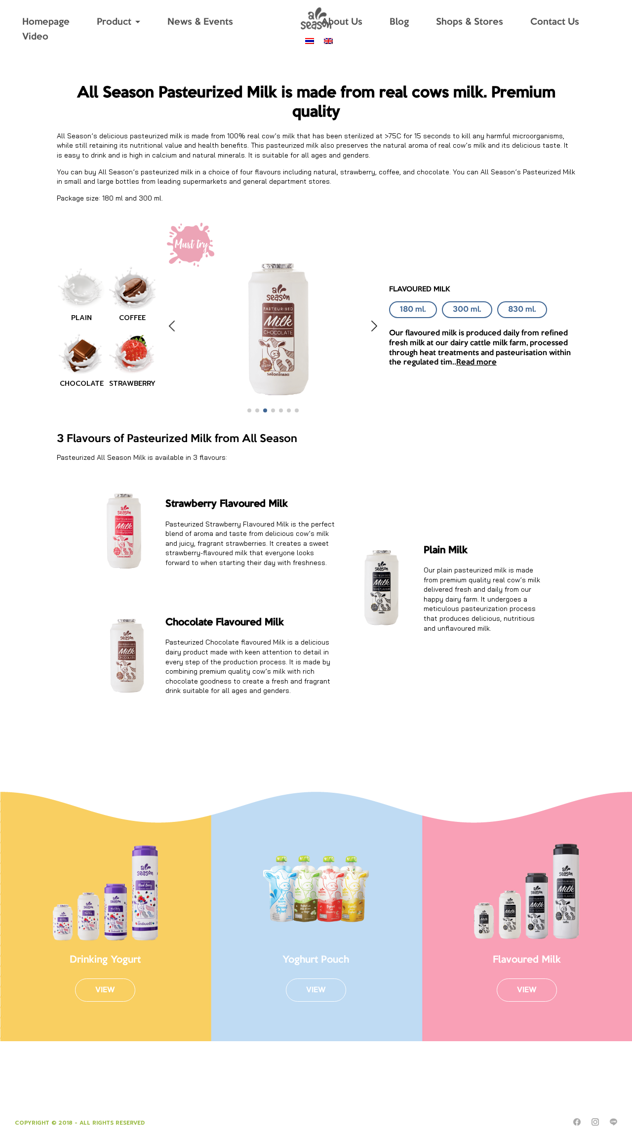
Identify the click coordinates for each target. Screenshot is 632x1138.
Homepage (46, 22)
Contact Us (554, 22)
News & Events (200, 22)
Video (35, 37)
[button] (249, 410)
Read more (476, 362)
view (105, 990)
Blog (399, 22)
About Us (341, 22)
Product (114, 22)
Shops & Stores (469, 22)
